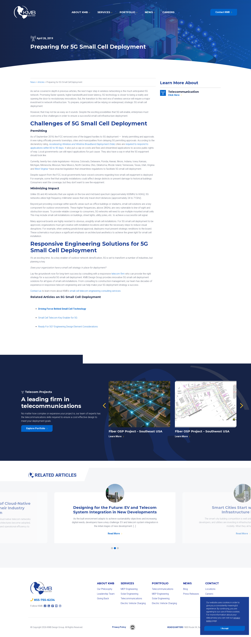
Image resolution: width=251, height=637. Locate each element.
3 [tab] (118, 548)
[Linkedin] (48, 606)
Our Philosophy (104, 589)
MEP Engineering (129, 589)
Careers (168, 12)
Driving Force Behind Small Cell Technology (62, 308)
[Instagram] (60, 606)
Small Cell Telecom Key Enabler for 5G (57, 317)
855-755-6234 (44, 600)
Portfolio (127, 12)
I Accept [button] (224, 628)
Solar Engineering (129, 593)
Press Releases (191, 593)
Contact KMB (222, 12)
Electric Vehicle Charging (133, 603)
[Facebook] (45, 606)
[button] (104, 406)
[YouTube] (56, 606)
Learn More (115, 436)
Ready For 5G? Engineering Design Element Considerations (68, 326)
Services (103, 12)
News (149, 12)
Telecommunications (131, 598)
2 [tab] (115, 548)
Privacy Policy (119, 627)
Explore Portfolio (35, 428)
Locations (210, 589)
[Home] (25, 12)
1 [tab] (112, 548)
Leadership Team (106, 593)
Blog (185, 589)
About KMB (80, 12)
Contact (212, 583)
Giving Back (103, 598)
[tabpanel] (114, 517)
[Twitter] (52, 606)
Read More (114, 533)
